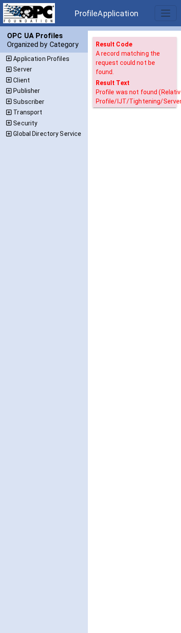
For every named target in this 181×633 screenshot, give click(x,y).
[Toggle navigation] (165, 13)
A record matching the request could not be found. (128, 62)
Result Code (114, 44)
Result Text (113, 82)
